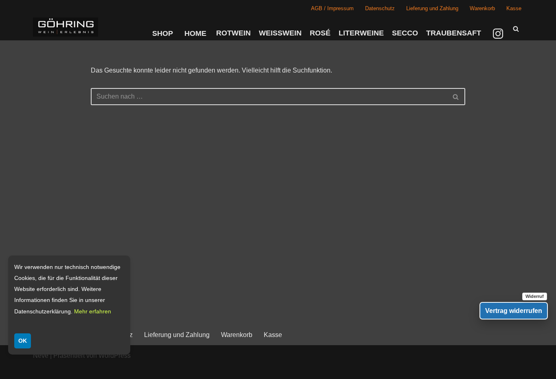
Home (195, 33)
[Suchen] (516, 29)
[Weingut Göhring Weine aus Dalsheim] (65, 27)
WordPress (115, 355)
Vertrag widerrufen (513, 310)
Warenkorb (482, 8)
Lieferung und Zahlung (432, 8)
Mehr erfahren (92, 311)
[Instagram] (499, 33)
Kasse (513, 8)
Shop (162, 33)
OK (22, 340)
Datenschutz (380, 8)
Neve (40, 355)
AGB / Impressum (332, 8)
